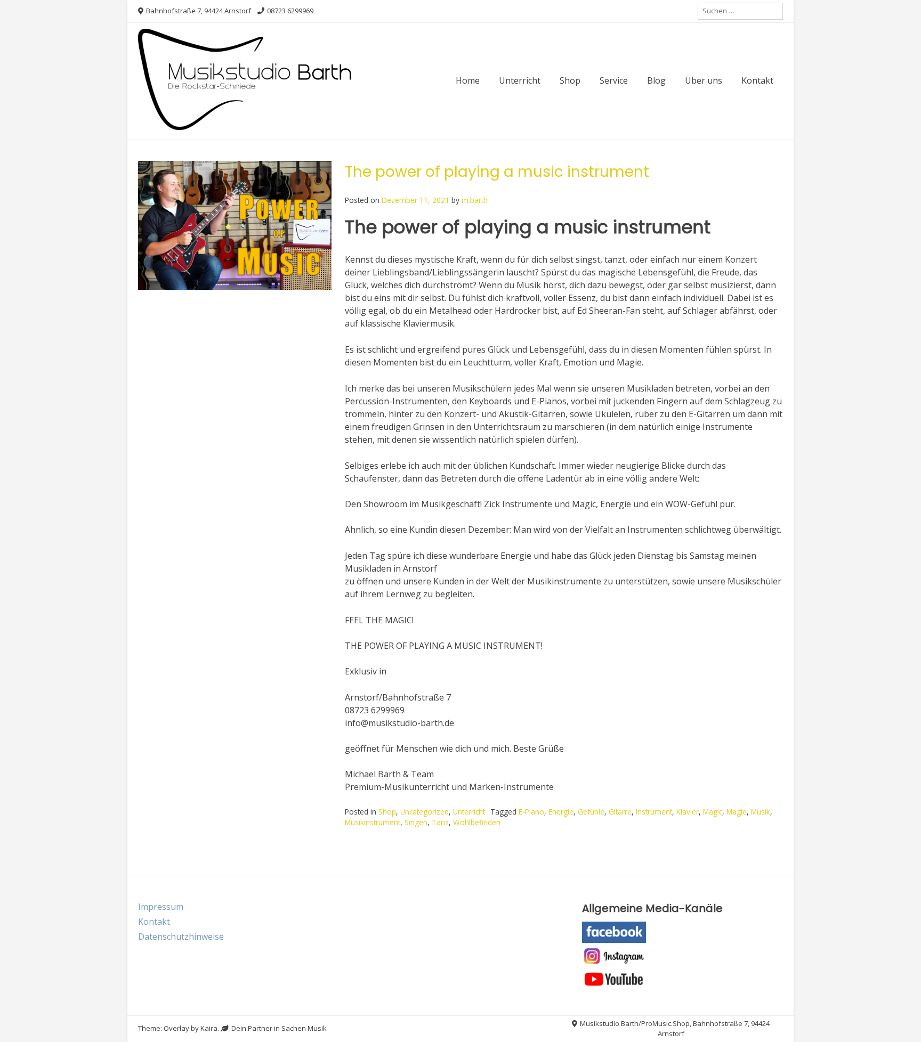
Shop (570, 80)
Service (614, 80)
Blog (656, 80)
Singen (416, 822)
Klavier (687, 812)
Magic (712, 812)
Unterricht (519, 80)
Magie (736, 812)
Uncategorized (424, 812)
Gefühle (591, 812)
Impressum (160, 907)
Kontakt (757, 80)
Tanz (440, 822)
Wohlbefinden (476, 822)
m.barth (475, 200)
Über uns (703, 80)
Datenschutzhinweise (181, 936)
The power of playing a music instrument (497, 171)
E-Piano (531, 812)
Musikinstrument (372, 822)
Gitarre (620, 812)
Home (468, 80)
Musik (760, 812)
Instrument (654, 812)
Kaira (208, 1028)
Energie (560, 812)
